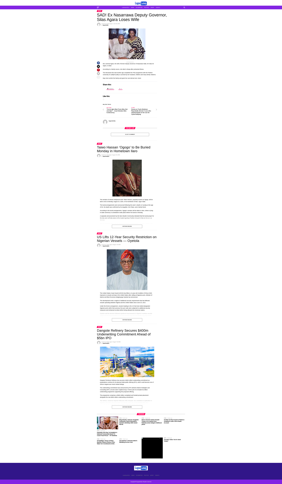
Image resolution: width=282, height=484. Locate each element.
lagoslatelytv (106, 156)
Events (158, 7)
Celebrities (139, 7)
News (132, 7)
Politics (146, 7)
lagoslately (105, 25)
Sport (152, 7)
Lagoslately (125, 7)
